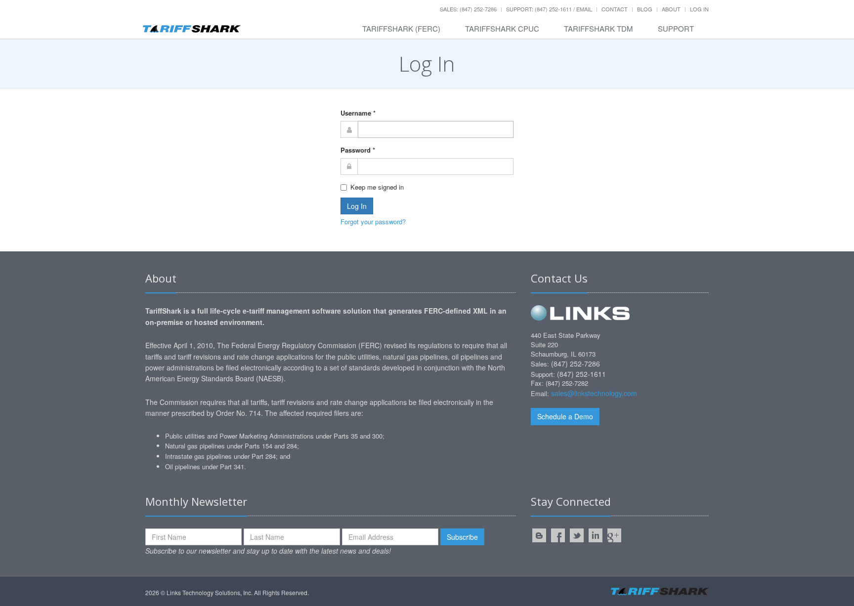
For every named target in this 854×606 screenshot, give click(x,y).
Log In (699, 9)
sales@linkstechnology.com (594, 393)
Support (676, 28)
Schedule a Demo (565, 416)
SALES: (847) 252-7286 (468, 9)
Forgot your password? (373, 221)
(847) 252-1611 (581, 374)
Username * (358, 113)
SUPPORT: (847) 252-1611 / (541, 9)
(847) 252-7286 (575, 363)
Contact (614, 9)
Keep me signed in (377, 187)
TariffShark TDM (598, 28)
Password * (358, 150)
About (671, 9)
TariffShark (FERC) (401, 28)
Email (584, 9)
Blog (644, 9)
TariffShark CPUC (502, 28)
